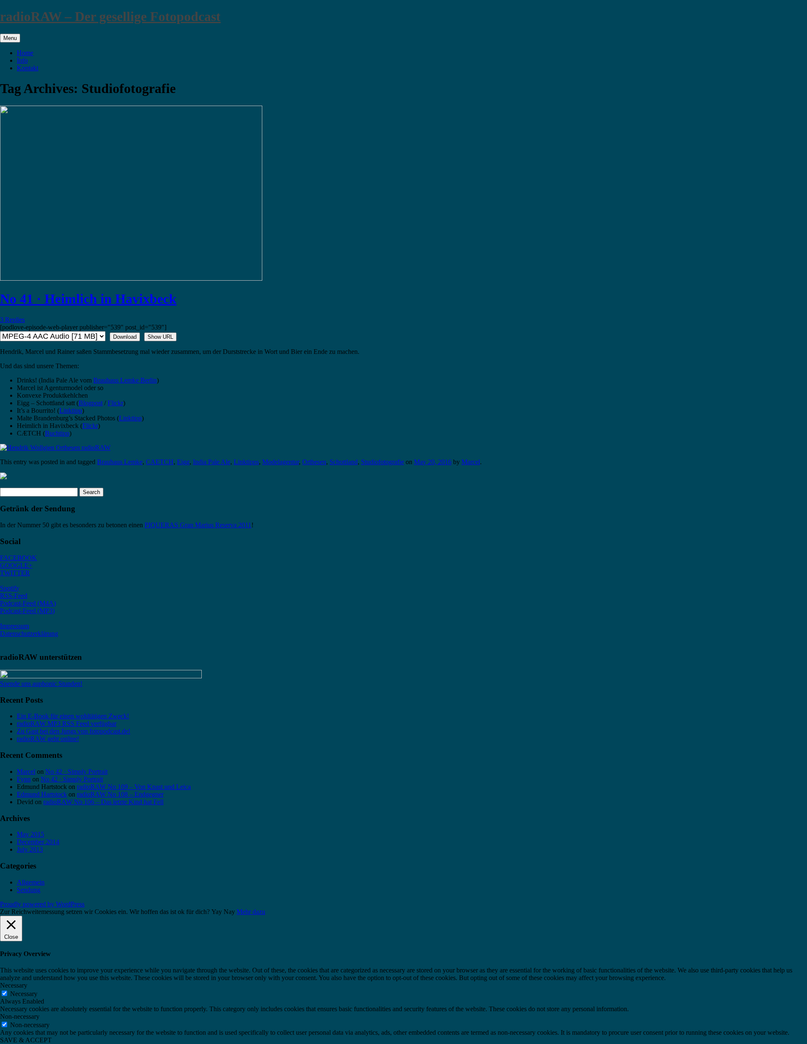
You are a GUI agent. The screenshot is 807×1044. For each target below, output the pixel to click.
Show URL (160, 337)
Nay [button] (229, 911)
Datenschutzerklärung (29, 633)
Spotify (9, 588)
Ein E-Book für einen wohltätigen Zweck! (73, 716)
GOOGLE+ (16, 565)
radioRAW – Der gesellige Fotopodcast (110, 16)
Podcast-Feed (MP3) (27, 610)
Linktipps (246, 461)
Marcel (471, 461)
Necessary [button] (13, 985)
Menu (10, 38)
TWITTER (15, 572)
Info (22, 60)
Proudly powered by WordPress (42, 904)
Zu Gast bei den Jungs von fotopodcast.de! (73, 731)
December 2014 (38, 841)
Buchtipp (57, 433)
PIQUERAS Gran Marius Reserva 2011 (198, 525)
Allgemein (31, 882)
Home (25, 52)
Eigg (183, 461)
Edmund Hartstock (42, 794)
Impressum (14, 626)
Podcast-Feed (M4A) (28, 603)
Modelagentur (280, 461)
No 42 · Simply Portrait (76, 771)
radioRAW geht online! (48, 738)
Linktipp (70, 410)
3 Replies (12, 319)
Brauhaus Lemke (119, 461)
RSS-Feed (13, 595)
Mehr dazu (251, 911)
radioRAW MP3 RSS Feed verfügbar (66, 723)
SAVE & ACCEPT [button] (26, 1040)
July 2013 (30, 849)
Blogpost (91, 402)
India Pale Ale (211, 461)
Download (125, 337)
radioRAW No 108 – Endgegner (120, 794)
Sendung (28, 889)
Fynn (24, 779)
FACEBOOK (18, 557)
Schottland (344, 461)
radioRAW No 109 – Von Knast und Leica (134, 786)
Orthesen (314, 461)
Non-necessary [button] (20, 1016)
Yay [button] (216, 911)
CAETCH (160, 461)
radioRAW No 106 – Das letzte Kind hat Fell (103, 801)
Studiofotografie (382, 461)
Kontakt (27, 68)
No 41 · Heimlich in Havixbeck (88, 298)
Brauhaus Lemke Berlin (125, 380)
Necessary (23, 993)
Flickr (115, 402)
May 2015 (30, 834)
